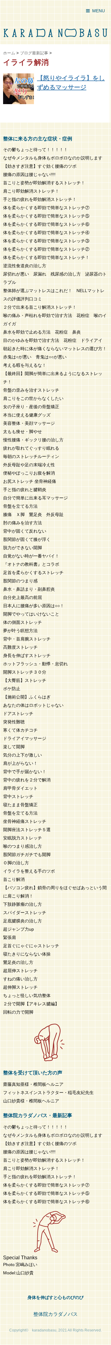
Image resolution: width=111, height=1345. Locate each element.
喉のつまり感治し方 (22, 846)
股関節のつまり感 (20, 580)
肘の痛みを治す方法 (22, 522)
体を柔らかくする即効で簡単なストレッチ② (46, 249)
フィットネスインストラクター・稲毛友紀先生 (48, 1092)
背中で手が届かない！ (24, 771)
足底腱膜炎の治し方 (22, 920)
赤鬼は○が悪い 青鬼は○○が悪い (35, 356)
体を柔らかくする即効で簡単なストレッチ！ (46, 257)
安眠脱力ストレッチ (22, 837)
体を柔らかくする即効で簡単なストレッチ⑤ (46, 215)
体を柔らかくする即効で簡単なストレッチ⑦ (46, 207)
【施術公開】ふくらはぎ (27, 696)
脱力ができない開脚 (22, 547)
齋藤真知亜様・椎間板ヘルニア (33, 1084)
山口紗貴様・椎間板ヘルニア (31, 1100)
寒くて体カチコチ (20, 730)
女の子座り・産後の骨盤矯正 (31, 406)
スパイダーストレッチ (24, 912)
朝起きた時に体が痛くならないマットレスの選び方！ (55, 348)
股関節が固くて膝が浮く (27, 539)
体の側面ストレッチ (22, 622)
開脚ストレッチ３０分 (24, 672)
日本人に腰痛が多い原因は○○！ (33, 605)
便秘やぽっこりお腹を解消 (29, 473)
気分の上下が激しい (22, 755)
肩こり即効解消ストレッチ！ (31, 191)
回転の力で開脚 (18, 1012)
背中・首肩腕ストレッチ (27, 638)
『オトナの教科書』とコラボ (31, 564)
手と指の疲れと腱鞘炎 (27, 489)
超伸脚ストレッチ (20, 987)
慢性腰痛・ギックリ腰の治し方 (33, 439)
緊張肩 (9, 937)
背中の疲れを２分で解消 (27, 779)
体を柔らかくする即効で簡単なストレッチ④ (46, 232)
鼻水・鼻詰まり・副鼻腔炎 (29, 589)
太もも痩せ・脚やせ (22, 431)
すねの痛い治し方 (20, 978)
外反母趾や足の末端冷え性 (29, 464)
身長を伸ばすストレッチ (27, 655)
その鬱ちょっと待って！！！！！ (35, 149)
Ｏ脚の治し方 (16, 862)
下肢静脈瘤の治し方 (22, 904)
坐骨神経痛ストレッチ (24, 821)
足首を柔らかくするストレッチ (33, 572)
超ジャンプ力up (18, 929)
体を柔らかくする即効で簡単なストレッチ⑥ (46, 224)
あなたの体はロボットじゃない (33, 705)
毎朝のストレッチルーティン (31, 456)
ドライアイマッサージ (24, 738)
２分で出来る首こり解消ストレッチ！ (39, 307)
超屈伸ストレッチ (20, 970)
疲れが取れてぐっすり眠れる (31, 448)
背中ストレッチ (18, 796)
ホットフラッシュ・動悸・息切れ (35, 663)
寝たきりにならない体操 (27, 954)
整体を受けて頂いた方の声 (32, 1072)
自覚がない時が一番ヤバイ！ (31, 555)
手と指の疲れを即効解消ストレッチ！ (39, 199)
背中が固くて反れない (24, 531)
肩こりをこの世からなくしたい (33, 398)
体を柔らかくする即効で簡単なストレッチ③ (46, 240)
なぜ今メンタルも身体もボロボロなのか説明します (52, 157)
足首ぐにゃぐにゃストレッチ (31, 945)
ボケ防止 (11, 688)
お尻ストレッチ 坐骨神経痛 (29, 481)
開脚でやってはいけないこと (31, 614)
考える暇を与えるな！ (24, 365)
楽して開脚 (14, 746)
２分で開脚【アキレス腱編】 (31, 1003)
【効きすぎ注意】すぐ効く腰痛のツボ (39, 166)
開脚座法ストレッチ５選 (27, 829)
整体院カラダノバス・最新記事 (37, 1115)
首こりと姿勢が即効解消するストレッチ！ (44, 182)
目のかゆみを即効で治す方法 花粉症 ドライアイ (52, 340)
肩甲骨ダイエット (20, 788)
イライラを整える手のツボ (29, 871)
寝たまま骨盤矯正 (20, 804)
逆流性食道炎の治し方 (24, 265)
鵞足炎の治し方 (18, 962)
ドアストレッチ (18, 713)
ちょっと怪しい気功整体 (27, 995)
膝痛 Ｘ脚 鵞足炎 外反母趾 (33, 514)
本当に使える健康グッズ (27, 414)
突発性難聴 (14, 721)
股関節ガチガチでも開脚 (27, 854)
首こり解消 (14, 879)
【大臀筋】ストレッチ (24, 680)
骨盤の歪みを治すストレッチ (31, 390)
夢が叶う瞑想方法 (20, 630)
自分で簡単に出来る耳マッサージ (35, 497)
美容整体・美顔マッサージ (29, 423)
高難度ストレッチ (20, 647)
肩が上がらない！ (20, 763)
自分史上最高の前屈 (22, 597)
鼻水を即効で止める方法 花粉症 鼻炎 (42, 332)
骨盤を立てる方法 (20, 506)
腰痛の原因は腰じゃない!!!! (29, 174)
